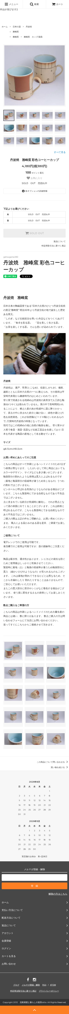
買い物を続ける (58, 767)
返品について (60, 241)
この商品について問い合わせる (51, 762)
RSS (44, 985)
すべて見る (60, 152)
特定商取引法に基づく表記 (54, 245)
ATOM (53, 985)
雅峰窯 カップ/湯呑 (33, 37)
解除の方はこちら (58, 893)
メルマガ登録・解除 (31, 985)
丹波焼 (29, 26)
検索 (36, 4)
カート (59, 4)
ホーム (5, 26)
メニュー (13, 4)
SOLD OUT (36, 233)
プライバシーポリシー (49, 991)
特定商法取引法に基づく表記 (23, 991)
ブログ (16, 985)
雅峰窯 (16, 31)
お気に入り (36, 178)
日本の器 (17, 26)
